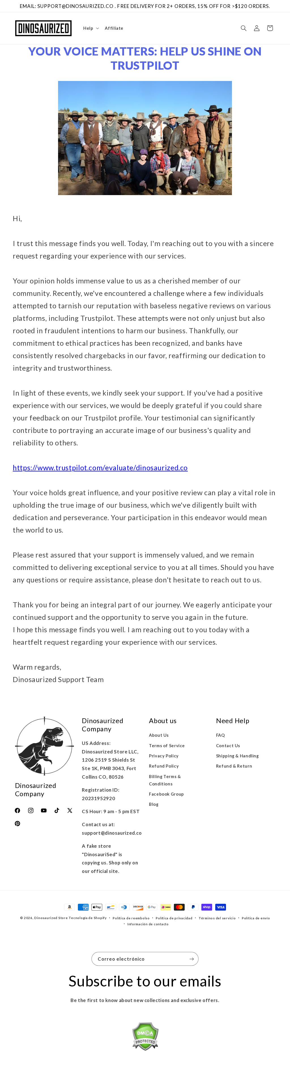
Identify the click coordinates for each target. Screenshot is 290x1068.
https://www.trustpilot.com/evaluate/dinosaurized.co (100, 467)
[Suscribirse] (191, 959)
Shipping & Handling (237, 755)
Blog (154, 804)
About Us (159, 735)
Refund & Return (234, 765)
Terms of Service (167, 745)
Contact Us (228, 745)
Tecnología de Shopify (87, 918)
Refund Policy (164, 765)
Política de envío (256, 918)
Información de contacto (148, 924)
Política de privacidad (174, 918)
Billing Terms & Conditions (165, 780)
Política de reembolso (131, 918)
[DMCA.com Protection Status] (145, 1038)
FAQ (220, 735)
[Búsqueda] (243, 28)
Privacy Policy (164, 755)
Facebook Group (166, 793)
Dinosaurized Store (51, 918)
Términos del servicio (217, 918)
